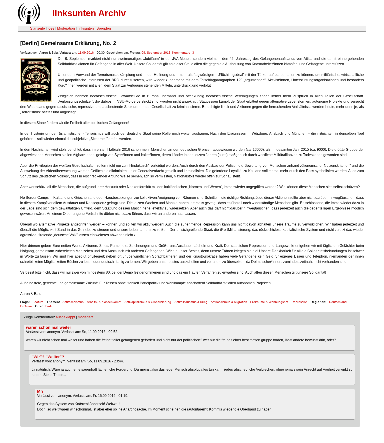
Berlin (49, 306)
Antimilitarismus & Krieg (191, 302)
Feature (38, 302)
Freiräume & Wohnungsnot (269, 302)
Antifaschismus (73, 302)
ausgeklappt (65, 317)
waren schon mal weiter (48, 327)
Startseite (37, 28)
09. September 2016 (156, 52)
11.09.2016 (86, 52)
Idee (51, 28)
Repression (300, 302)
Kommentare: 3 (183, 52)
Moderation (66, 28)
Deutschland (338, 302)
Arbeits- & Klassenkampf (104, 302)
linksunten (86, 28)
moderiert (85, 317)
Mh (40, 391)
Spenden (103, 28)
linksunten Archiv (89, 13)
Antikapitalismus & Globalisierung (147, 302)
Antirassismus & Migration (229, 302)
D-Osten (26, 306)
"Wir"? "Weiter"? (48, 357)
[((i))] (28, 22)
